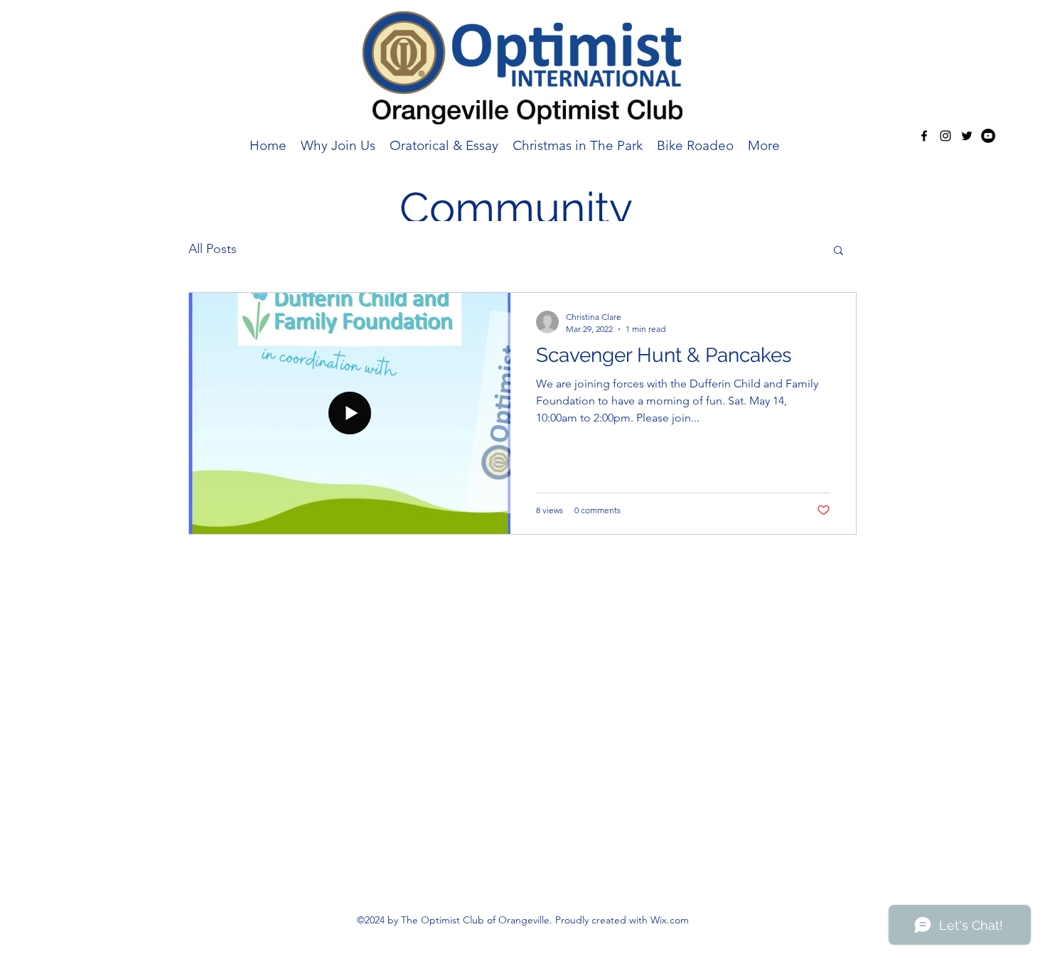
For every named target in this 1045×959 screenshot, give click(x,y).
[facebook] (924, 136)
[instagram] (945, 136)
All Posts (212, 249)
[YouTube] (988, 136)
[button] (838, 251)
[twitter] (967, 136)
